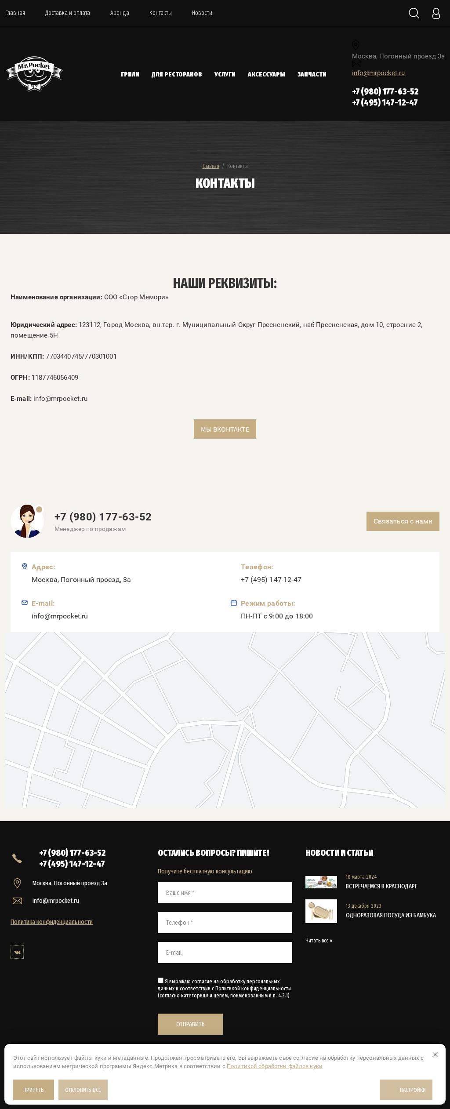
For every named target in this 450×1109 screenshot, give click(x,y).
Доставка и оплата (67, 13)
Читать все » (318, 941)
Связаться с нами (403, 521)
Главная (15, 13)
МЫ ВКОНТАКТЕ (225, 429)
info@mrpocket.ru (378, 73)
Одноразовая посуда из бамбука (391, 915)
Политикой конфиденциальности (253, 988)
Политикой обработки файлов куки (275, 1066)
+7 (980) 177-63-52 (385, 91)
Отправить (190, 1024)
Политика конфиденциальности (52, 922)
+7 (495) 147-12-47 (385, 102)
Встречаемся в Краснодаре (381, 886)
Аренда (119, 13)
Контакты (160, 13)
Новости (202, 13)
